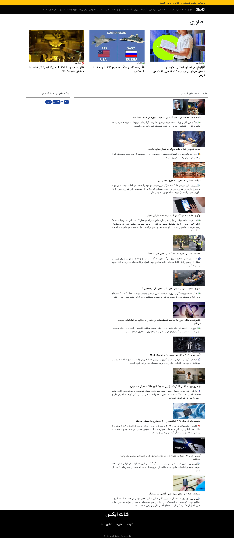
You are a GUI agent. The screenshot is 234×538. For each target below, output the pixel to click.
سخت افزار (162, 9)
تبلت (172, 9)
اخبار (66, 102)
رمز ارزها (83, 9)
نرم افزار (152, 9)
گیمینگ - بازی (140, 9)
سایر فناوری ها (50, 9)
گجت (129, 9)
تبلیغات (129, 524)
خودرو (62, 9)
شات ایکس (117, 515)
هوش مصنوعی (95, 9)
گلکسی (56, 102)
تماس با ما (106, 524)
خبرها (119, 524)
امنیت (107, 9)
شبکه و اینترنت (118, 9)
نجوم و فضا (72, 9)
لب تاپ (179, 9)
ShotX (200, 9)
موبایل (189, 9)
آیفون (48, 102)
